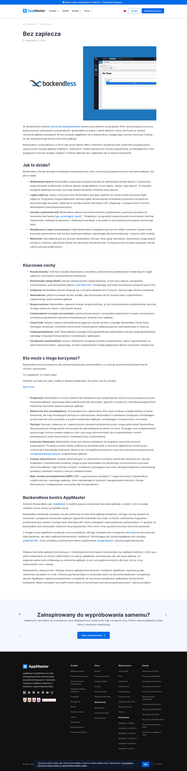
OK (145, 764)
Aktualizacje (75, 722)
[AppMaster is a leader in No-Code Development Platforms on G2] (25, 700)
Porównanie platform (79, 732)
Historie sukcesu (77, 712)
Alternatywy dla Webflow (152, 709)
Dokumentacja (100, 718)
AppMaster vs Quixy (126, 748)
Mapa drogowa (124, 691)
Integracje (75, 697)
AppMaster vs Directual (127, 738)
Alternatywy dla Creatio (151, 686)
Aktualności (123, 681)
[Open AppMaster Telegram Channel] (29, 692)
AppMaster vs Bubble (126, 733)
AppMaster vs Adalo (126, 723)
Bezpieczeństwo (77, 727)
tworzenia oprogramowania (66, 126)
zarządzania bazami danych (45, 454)
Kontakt (98, 686)
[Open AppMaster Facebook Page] (34, 692)
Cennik (73, 717)
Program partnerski (102, 676)
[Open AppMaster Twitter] (38, 692)
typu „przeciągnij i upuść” (69, 216)
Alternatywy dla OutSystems (148, 698)
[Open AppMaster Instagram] (52, 692)
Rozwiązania (75, 702)
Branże (73, 707)
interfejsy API (83, 285)
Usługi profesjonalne (103, 697)
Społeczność (100, 708)
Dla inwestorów (101, 691)
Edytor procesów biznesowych (77, 682)
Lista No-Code (124, 697)
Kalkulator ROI (124, 686)
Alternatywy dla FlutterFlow (153, 719)
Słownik (121, 712)
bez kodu (131, 532)
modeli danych (105, 540)
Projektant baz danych (79, 676)
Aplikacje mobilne (77, 671)
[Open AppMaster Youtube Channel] (47, 692)
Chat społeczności (102, 713)
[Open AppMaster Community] (24, 692)
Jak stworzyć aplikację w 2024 (151, 733)
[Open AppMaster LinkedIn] (43, 692)
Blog (120, 676)
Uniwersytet (123, 671)
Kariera (97, 671)
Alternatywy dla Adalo (150, 714)
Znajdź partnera (101, 681)
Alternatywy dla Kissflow (152, 681)
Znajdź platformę (125, 707)
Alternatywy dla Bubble (151, 676)
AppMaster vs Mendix (127, 743)
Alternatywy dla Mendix (151, 704)
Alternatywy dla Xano (150, 671)
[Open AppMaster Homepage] (39, 666)
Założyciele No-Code (126, 702)
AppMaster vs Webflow (127, 728)
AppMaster (59, 504)
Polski (159, 764)
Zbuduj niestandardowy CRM (151, 726)
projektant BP (30, 540)
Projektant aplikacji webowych (78, 690)
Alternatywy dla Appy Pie (152, 691)
